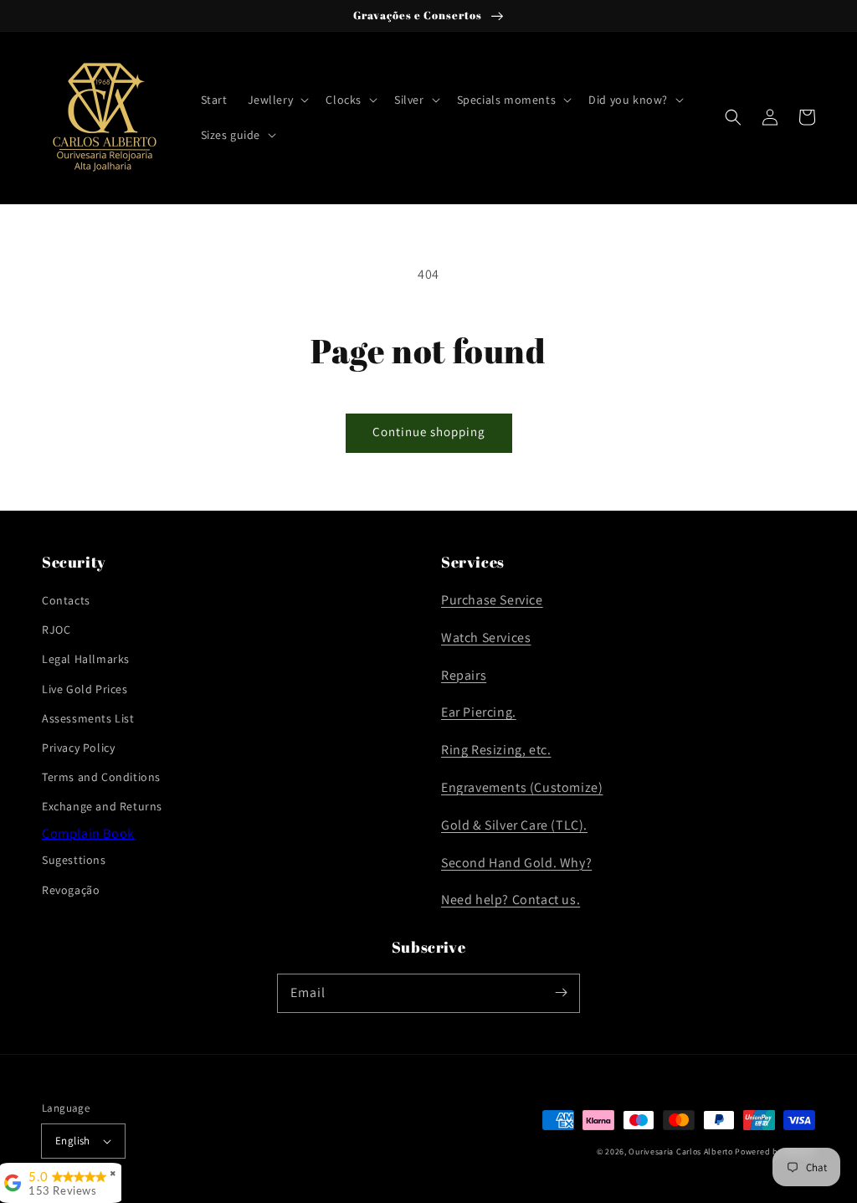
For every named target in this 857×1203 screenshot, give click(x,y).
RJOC (56, 629)
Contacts (66, 600)
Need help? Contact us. (510, 899)
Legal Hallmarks (86, 658)
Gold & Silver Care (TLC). (514, 825)
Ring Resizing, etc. (496, 749)
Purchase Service (492, 600)
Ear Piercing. (478, 712)
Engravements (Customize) (522, 787)
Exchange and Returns (102, 806)
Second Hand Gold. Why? (516, 862)
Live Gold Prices (85, 689)
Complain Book (88, 833)
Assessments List (88, 718)
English (72, 1141)
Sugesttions (74, 859)
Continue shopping (428, 432)
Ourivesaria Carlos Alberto (680, 1151)
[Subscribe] (560, 992)
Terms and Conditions (101, 776)
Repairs (463, 675)
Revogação (71, 889)
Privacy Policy (78, 747)
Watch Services (486, 637)
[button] (277, 99)
